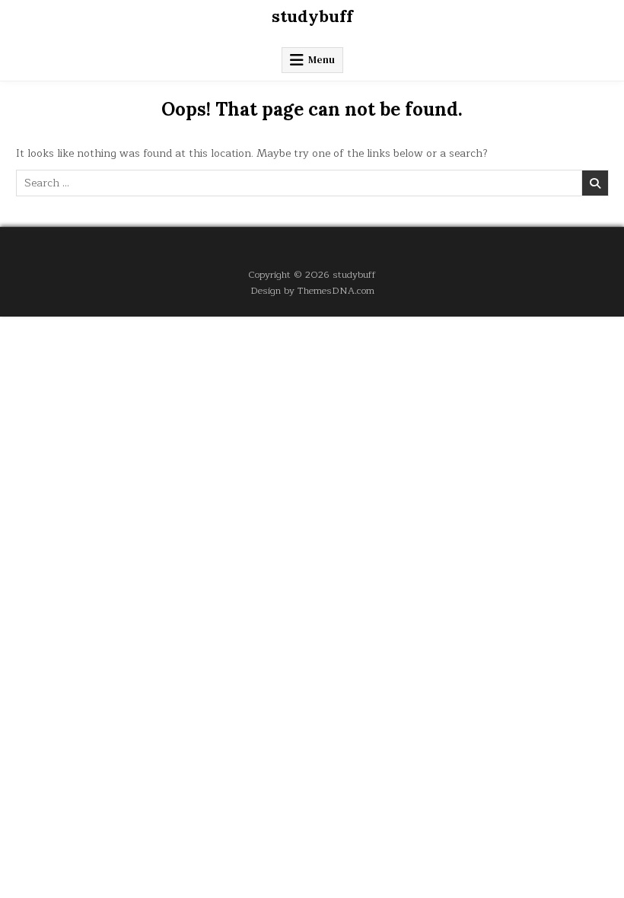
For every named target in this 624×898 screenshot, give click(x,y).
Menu (321, 59)
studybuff (312, 16)
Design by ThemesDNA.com (312, 290)
